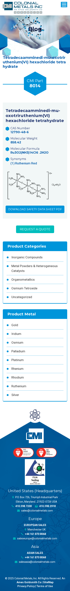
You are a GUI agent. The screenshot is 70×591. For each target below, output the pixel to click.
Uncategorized (21, 297)
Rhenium (17, 369)
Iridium (16, 334)
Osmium (17, 342)
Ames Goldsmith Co (29, 582)
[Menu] (64, 4)
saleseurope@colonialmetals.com (37, 538)
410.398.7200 (23, 506)
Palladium (18, 351)
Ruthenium (18, 386)
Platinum (17, 360)
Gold (14, 325)
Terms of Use (45, 586)
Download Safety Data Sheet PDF (35, 209)
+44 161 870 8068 (35, 533)
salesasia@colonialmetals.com (36, 561)
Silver (15, 395)
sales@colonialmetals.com (37, 510)
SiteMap (48, 582)
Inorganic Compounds (27, 257)
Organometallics (23, 279)
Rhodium (17, 377)
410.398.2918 (47, 506)
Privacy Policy (26, 586)
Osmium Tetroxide (24, 288)
